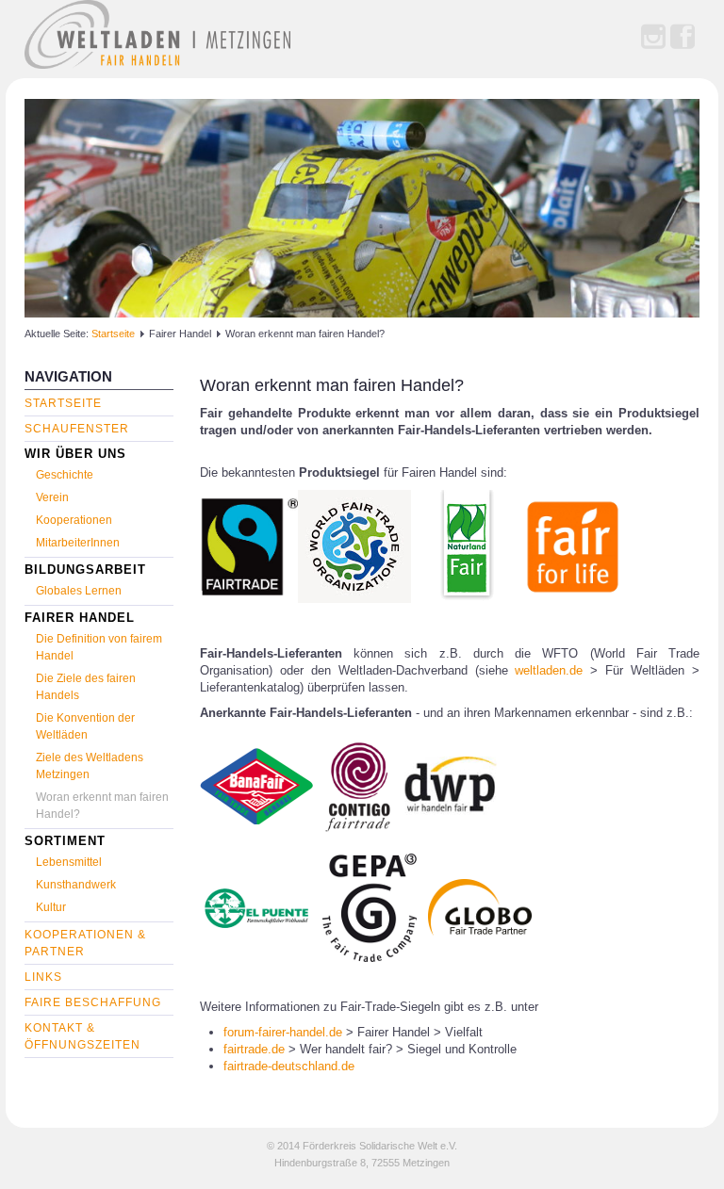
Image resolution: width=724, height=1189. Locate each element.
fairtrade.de (254, 1049)
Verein (52, 497)
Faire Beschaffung (93, 1002)
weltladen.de (549, 670)
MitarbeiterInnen (78, 542)
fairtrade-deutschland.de (288, 1066)
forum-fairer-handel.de (282, 1032)
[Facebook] (682, 38)
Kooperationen (74, 520)
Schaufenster (77, 428)
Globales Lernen (79, 590)
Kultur (51, 907)
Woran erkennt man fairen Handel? (332, 385)
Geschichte (64, 474)
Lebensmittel (69, 862)
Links (43, 977)
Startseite (113, 333)
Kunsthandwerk (76, 884)
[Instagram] (653, 38)
